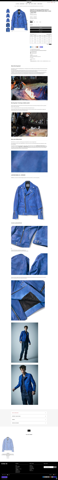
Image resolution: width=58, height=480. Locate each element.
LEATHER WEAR (22, 3)
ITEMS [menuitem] (26, 3)
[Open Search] (47, 2)
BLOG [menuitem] (32, 3)
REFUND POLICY (18, 472)
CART (16, 465)
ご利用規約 (17, 469)
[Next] (27, 20)
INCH (50, 44)
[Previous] (11, 20)
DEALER (31, 469)
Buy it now (40, 31)
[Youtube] (55, 0)
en (50, 2)
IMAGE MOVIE (31, 466)
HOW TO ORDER (18, 466)
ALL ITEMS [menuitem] (17, 3)
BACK (29, 430)
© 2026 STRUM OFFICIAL (4, 478)
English (50, 474)
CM (47, 44)
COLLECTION (31, 467)
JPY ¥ (53, 2)
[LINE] (52, 0)
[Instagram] (53, 0)
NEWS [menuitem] (29, 3)
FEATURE (34, 3)
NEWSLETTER (31, 470)
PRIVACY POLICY (18, 470)
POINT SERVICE (18, 467)
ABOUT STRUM (39, 3)
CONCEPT (31, 465)
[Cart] (54, 2)
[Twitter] (54, 0)
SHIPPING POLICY (18, 471)
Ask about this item (34, 51)
